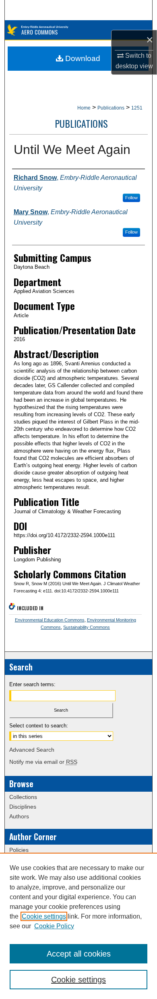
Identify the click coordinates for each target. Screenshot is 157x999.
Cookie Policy (54, 926)
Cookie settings (44, 916)
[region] (78, 926)
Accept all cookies (79, 953)
